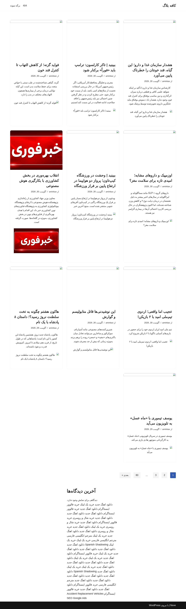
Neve (173, 605)
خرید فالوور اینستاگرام (86, 553)
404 (25, 5)
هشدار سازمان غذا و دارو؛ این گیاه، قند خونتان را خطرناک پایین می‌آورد (150, 70)
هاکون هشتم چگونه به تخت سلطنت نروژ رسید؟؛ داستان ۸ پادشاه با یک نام (36, 317)
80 (137, 475)
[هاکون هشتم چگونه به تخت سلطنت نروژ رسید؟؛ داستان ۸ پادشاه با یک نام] (36, 286)
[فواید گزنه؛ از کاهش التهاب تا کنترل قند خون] (36, 39)
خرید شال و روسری (83, 517)
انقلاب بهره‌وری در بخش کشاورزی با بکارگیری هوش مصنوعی (39, 180)
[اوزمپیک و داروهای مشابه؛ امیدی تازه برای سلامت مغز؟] (150, 150)
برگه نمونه (15, 5)
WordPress (154, 605)
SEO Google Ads (77, 598)
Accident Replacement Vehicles (85, 593)
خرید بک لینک (87, 504)
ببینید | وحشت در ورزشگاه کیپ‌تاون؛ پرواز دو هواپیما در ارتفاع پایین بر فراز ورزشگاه (95, 180)
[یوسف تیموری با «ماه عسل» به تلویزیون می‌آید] (150, 393)
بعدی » (125, 475)
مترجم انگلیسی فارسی (79, 535)
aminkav (166, 81)
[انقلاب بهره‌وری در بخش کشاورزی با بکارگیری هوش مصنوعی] (36, 150)
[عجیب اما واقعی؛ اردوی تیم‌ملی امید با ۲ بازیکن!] (150, 286)
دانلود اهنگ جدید (103, 504)
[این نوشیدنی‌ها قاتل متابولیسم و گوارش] (93, 286)
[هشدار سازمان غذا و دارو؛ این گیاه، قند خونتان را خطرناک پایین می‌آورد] (150, 39)
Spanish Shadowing (96, 544)
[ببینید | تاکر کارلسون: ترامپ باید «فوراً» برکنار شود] (93, 39)
